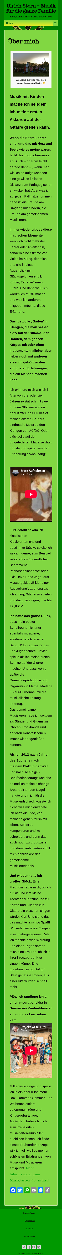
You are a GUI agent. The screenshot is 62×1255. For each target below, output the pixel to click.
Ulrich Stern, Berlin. (34, 1253)
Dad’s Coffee (29, 1236)
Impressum (30, 1221)
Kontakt (29, 1229)
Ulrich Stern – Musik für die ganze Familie (31, 8)
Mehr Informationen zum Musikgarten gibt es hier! (29, 1174)
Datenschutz (29, 1213)
